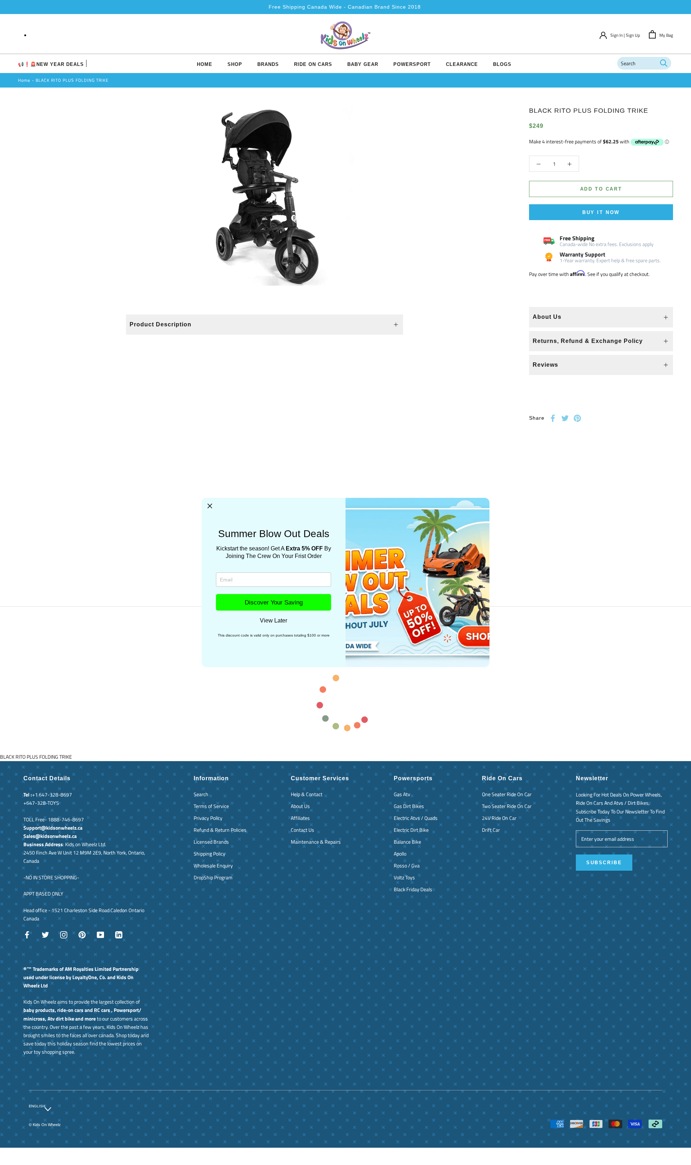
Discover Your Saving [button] (274, 602)
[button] (210, 506)
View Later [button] (273, 621)
